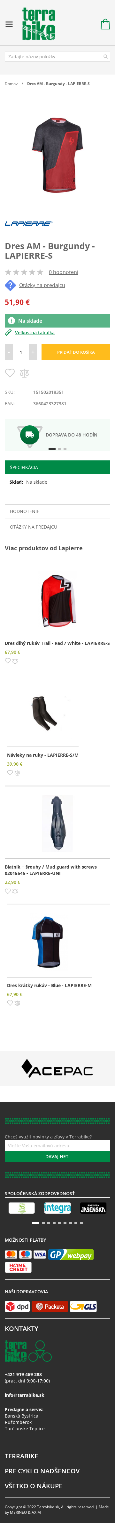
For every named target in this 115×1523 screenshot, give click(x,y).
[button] (8, 660)
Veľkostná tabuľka (35, 332)
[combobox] (57, 57)
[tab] (57, 467)
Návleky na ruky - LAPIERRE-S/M (43, 755)
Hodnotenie (24, 511)
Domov (11, 83)
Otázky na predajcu (42, 285)
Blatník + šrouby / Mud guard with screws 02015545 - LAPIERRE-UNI (51, 870)
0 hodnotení (63, 272)
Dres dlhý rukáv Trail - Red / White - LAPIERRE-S (57, 643)
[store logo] (35, 24)
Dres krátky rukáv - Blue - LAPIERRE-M (49, 985)
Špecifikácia (24, 467)
